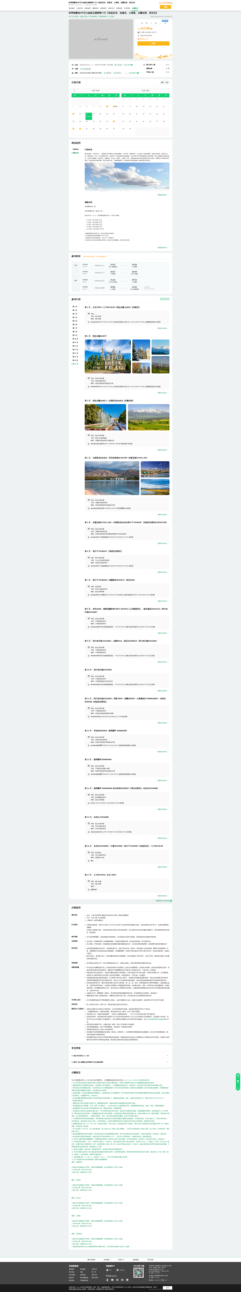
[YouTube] (112, 1279)
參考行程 (111, 8)
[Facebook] (107, 1279)
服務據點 (136, 1260)
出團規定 (135, 8)
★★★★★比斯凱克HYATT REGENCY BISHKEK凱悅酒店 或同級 (111, 444)
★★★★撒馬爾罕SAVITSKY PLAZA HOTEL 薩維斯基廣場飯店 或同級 (113, 745)
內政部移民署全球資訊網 (155, 1019)
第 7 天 (75, 328)
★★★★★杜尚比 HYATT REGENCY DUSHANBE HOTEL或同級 (111, 832)
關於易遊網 (91, 1260)
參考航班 (103, 8)
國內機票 (83, 1269)
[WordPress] (122, 1279)
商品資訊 (72, 8)
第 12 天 (75, 346)
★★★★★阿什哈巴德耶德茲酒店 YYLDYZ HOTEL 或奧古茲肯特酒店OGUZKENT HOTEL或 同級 (123, 656)
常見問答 (127, 8)
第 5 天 (75, 321)
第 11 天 (75, 342)
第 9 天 (75, 335)
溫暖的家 (94, 889)
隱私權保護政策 (109, 1289)
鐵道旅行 (71, 1277)
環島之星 (94, 1275)
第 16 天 (75, 360)
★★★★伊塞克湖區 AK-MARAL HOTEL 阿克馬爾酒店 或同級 (111, 508)
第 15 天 (75, 357)
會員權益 (107, 1260)
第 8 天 (75, 332)
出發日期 (80, 8)
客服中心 (121, 1260)
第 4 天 (75, 317)
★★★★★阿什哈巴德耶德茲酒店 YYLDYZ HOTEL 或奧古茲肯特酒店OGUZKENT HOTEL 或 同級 (123, 627)
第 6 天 (75, 324)
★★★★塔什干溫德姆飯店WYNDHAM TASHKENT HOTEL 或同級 (112, 537)
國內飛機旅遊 (84, 1277)
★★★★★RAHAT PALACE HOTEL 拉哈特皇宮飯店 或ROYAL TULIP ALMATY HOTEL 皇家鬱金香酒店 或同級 (126, 322)
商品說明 (88, 8)
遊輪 (81, 1272)
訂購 (165, 7)
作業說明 (119, 8)
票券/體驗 (72, 1275)
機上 (92, 861)
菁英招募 (150, 1260)
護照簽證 (71, 1280)
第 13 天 (75, 349)
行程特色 (76, 149)
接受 (167, 1288)
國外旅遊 (71, 1272)
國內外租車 (95, 1277)
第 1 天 (75, 307)
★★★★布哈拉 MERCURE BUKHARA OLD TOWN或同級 (109, 716)
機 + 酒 (94, 1272)
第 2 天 (75, 310)
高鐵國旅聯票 (84, 1280)
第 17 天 (75, 364)
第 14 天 (75, 353)
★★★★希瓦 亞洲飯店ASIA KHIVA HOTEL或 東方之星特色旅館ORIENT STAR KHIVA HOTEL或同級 (123, 595)
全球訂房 (94, 1269)
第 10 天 (75, 339)
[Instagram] (117, 1279)
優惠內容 (95, 8)
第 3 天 (75, 314)
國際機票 (71, 1269)
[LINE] (127, 1279)
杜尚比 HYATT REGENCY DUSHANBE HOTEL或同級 (107, 803)
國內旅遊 (83, 1275)
